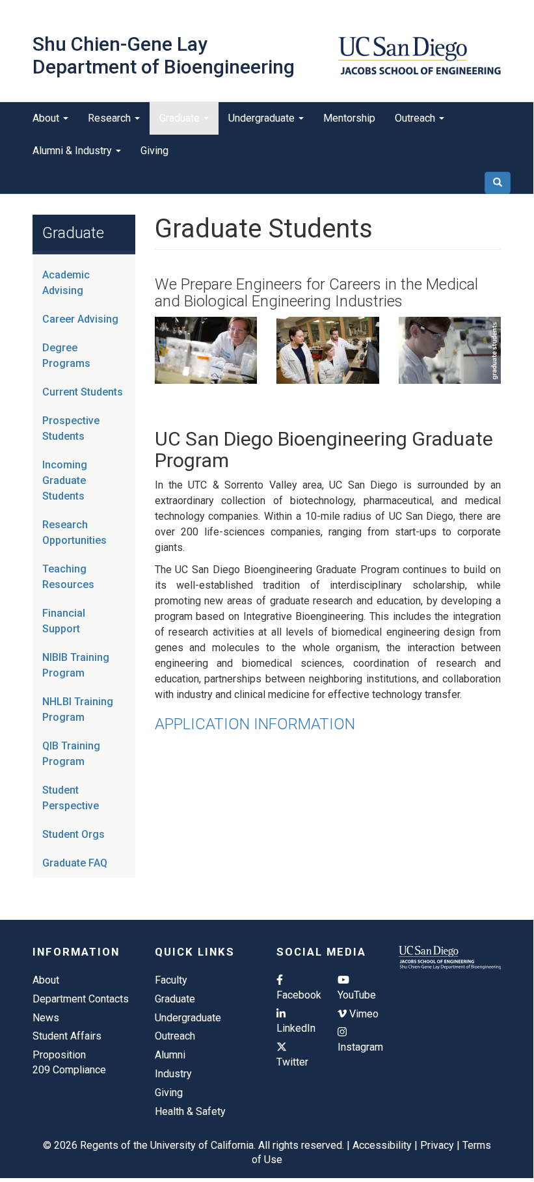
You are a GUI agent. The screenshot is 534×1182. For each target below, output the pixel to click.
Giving (154, 150)
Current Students (82, 392)
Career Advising (80, 319)
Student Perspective (70, 798)
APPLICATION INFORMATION (255, 724)
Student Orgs (73, 834)
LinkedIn (295, 1028)
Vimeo (363, 1014)
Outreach (416, 118)
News (46, 1018)
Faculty (171, 980)
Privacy (437, 1145)
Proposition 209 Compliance (69, 1062)
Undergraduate (262, 118)
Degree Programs (66, 355)
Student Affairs (67, 1036)
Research (110, 118)
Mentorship (349, 118)
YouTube (357, 995)
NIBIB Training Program (75, 665)
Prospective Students (71, 428)
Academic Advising (66, 283)
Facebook (297, 995)
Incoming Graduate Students (64, 480)
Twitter (292, 1062)
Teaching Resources (68, 577)
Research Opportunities (74, 532)
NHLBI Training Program (77, 709)
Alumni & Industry (73, 150)
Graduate (180, 118)
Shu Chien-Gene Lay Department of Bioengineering (164, 55)
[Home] (419, 55)
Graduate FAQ (74, 863)
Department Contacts (81, 999)
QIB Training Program (71, 754)
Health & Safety (190, 1111)
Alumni (170, 1055)
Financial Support (63, 621)
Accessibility (382, 1145)
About (47, 118)
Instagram (358, 1047)
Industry (173, 1074)
